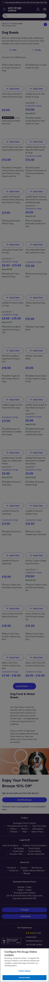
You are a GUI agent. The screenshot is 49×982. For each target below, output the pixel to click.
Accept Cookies (24, 977)
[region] (24, 965)
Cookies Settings (24, 971)
